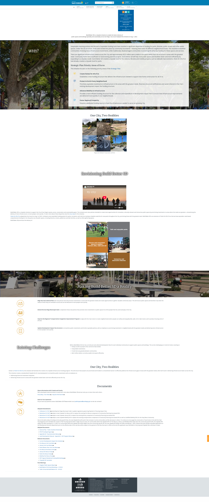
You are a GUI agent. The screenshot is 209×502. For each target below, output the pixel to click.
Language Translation (109, 494)
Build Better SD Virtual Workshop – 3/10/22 (51, 467)
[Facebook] (75, 481)
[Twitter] (77, 481)
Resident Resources (90, 6)
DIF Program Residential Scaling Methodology (52, 458)
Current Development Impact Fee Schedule (51, 441)
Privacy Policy (96, 494)
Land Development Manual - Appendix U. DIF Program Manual (56, 436)
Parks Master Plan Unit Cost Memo (49, 447)
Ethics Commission (108, 483)
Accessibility (102, 494)
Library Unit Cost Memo (46, 445)
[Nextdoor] (82, 481)
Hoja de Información (57, 394)
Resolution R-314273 (45, 417)
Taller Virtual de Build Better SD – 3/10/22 (51, 469)
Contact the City (116, 494)
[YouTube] (79, 481)
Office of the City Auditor (109, 484)
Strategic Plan (115, 69)
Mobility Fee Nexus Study (46, 456)
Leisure (78, 6)
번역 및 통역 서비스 (126, 29)
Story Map (40, 394)
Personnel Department (109, 488)
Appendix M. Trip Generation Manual (50, 434)
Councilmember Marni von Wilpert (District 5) (96, 485)
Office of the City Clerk (109, 485)
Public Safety (119, 6)
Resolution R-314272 (45, 415)
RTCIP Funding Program (46, 432)
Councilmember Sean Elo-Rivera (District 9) (96, 490)
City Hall (128, 6)
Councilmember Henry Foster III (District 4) (96, 484)
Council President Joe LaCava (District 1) (95, 480)
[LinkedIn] (84, 481)
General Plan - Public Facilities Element (50, 430)
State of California (124, 481)
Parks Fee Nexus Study (46, 454)
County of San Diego (124, 480)
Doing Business (100, 6)
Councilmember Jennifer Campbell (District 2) (96, 481)
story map (72, 214)
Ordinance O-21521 (45, 411)
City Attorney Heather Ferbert (110, 481)
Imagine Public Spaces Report (47, 465)
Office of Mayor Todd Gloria (110, 480)
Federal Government (124, 483)
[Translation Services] (126, 11)
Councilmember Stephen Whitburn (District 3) (96, 483)
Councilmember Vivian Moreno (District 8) (96, 489)
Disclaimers (91, 494)
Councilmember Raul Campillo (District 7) (96, 488)
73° (86, 3)
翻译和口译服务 (126, 24)
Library (107, 6)
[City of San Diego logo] (77, 2)
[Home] (74, 7)
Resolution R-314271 (45, 413)
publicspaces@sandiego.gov (83, 401)
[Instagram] (81, 481)
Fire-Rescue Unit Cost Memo (47, 443)
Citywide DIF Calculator (46, 460)
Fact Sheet (47, 394)
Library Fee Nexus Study (46, 451)
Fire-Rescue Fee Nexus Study (47, 449)
